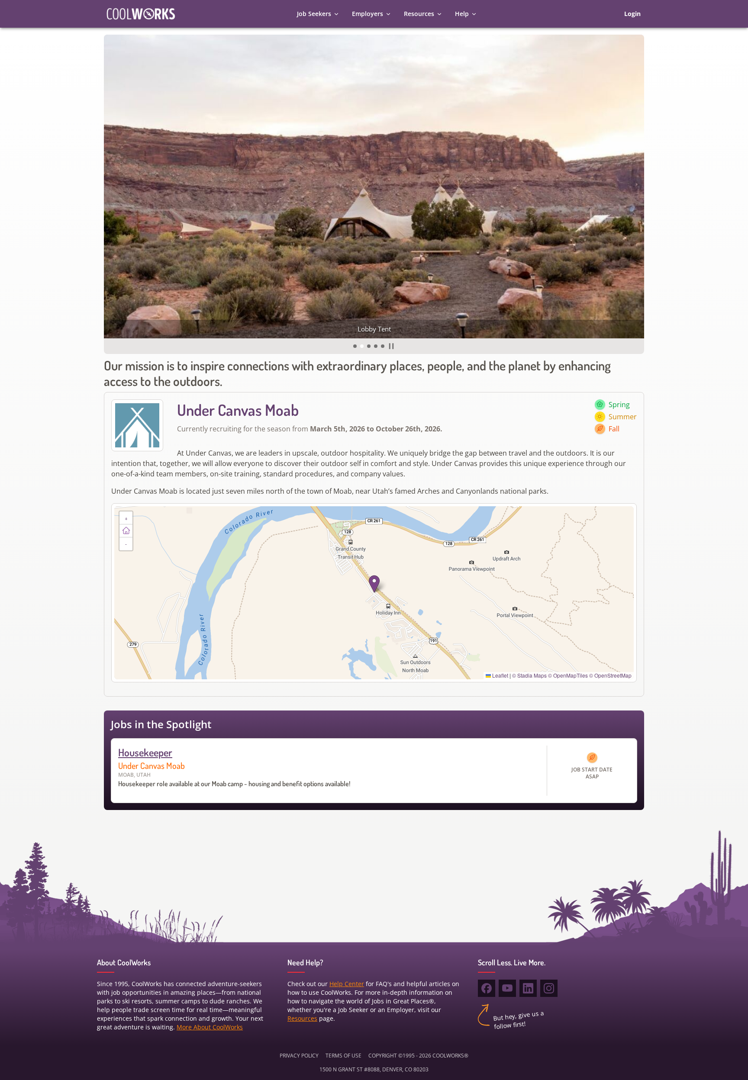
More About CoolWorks (210, 1027)
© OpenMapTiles (568, 675)
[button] (355, 346)
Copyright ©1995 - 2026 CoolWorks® (418, 1055)
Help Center (346, 984)
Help (462, 14)
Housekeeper (145, 752)
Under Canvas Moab (151, 765)
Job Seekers (314, 14)
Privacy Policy (299, 1055)
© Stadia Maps (529, 675)
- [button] (126, 543)
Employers (367, 14)
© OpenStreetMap (610, 675)
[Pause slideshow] (391, 346)
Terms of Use (343, 1055)
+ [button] (126, 517)
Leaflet (499, 675)
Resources (419, 14)
